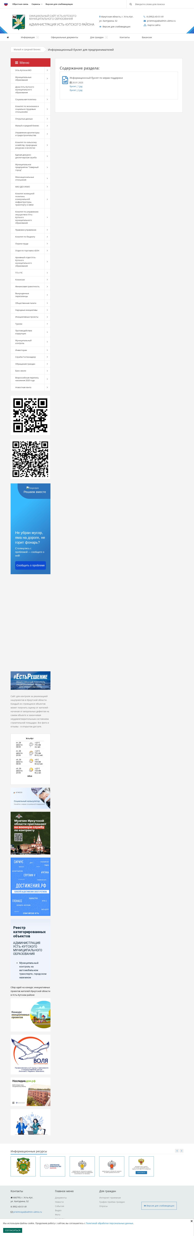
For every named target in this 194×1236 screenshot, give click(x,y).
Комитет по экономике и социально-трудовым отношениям (27, 109)
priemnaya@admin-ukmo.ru (27, 1211)
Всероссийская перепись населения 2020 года (27, 379)
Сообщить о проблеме (30, 565)
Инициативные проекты (26, 316)
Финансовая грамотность (27, 286)
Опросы (103, 1206)
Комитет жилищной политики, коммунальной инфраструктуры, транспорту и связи (24, 199)
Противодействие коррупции (23, 332)
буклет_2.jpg (76, 90)
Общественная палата (25, 303)
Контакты (125, 37)
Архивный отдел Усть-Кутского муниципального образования (25, 261)
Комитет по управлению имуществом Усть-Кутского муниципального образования (26, 217)
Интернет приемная (110, 1197)
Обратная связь (20, 4)
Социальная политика (25, 99)
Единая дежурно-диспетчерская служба (26, 156)
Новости (59, 1201)
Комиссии (20, 279)
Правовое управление (25, 229)
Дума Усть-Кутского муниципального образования (24, 89)
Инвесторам (21, 350)
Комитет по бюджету (25, 236)
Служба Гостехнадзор (25, 357)
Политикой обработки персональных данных (109, 1223)
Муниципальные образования (23, 78)
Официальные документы (64, 37)
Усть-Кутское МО (23, 70)
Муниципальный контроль (23, 342)
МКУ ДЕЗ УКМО (22, 186)
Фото (57, 1214)
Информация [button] (28, 37)
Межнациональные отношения (24, 178)
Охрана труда (21, 243)
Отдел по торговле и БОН (27, 250)
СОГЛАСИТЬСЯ (12, 1230)
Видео (58, 1210)
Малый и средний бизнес (27, 49)
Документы (61, 1197)
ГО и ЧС (19, 272)
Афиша (168, 37)
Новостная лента (23, 387)
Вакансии (147, 37)
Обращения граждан (25, 364)
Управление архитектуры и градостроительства (27, 134)
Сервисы (36, 4)
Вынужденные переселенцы (22, 295)
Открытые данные (24, 118)
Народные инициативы (26, 310)
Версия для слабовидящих (59, 4)
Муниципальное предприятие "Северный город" (26, 167)
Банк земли (20, 370)
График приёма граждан (112, 1201)
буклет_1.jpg (76, 86)
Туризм (18, 323)
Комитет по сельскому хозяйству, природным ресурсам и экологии (26, 145)
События (59, 1206)
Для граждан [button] (97, 37)
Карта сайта (153, 25)
